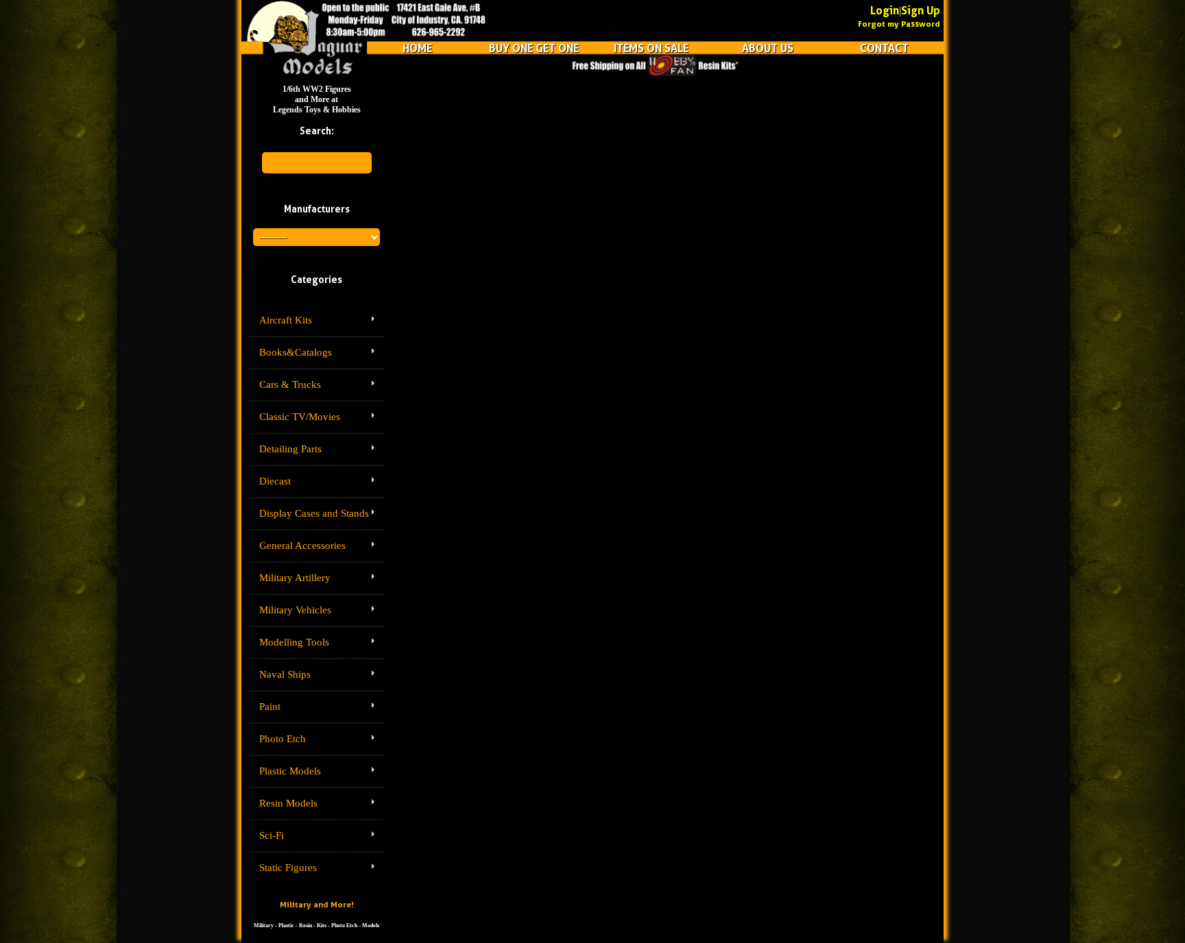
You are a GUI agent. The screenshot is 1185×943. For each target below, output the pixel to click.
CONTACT (884, 48)
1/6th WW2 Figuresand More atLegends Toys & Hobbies (317, 99)
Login (884, 10)
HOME (417, 48)
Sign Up (920, 10)
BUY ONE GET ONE (534, 48)
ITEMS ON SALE (651, 48)
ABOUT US (767, 48)
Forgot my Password (899, 24)
